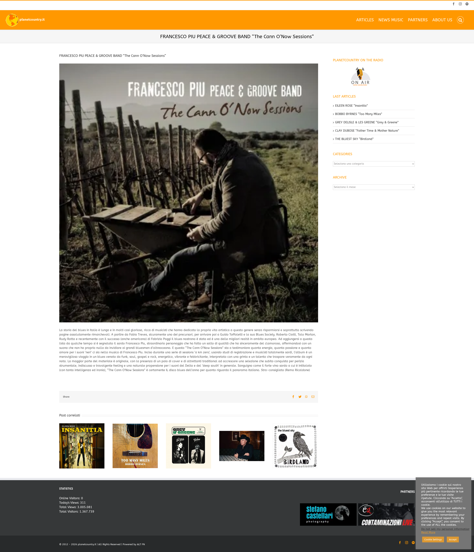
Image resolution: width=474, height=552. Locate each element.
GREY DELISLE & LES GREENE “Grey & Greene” (367, 122)
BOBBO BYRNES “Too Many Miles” (358, 114)
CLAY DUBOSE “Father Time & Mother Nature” (367, 130)
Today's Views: (69, 502)
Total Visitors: (69, 511)
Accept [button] (453, 539)
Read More (428, 532)
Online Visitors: (70, 498)
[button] (460, 20)
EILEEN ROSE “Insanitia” (351, 105)
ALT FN (141, 544)
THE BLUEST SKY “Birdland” (354, 139)
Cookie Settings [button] (433, 539)
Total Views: (68, 507)
